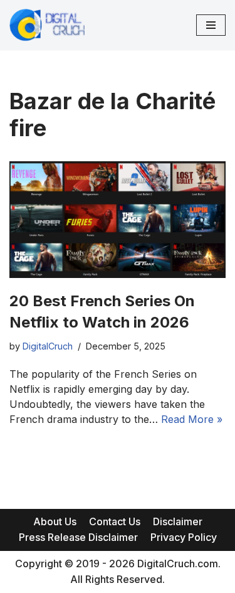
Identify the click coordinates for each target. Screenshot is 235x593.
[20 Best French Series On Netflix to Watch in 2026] (117, 219)
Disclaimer (177, 521)
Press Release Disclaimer (78, 537)
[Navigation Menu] (211, 25)
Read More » (191, 419)
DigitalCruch (48, 346)
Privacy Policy (183, 537)
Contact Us (114, 521)
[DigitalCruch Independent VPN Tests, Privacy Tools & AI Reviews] (47, 25)
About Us (54, 521)
